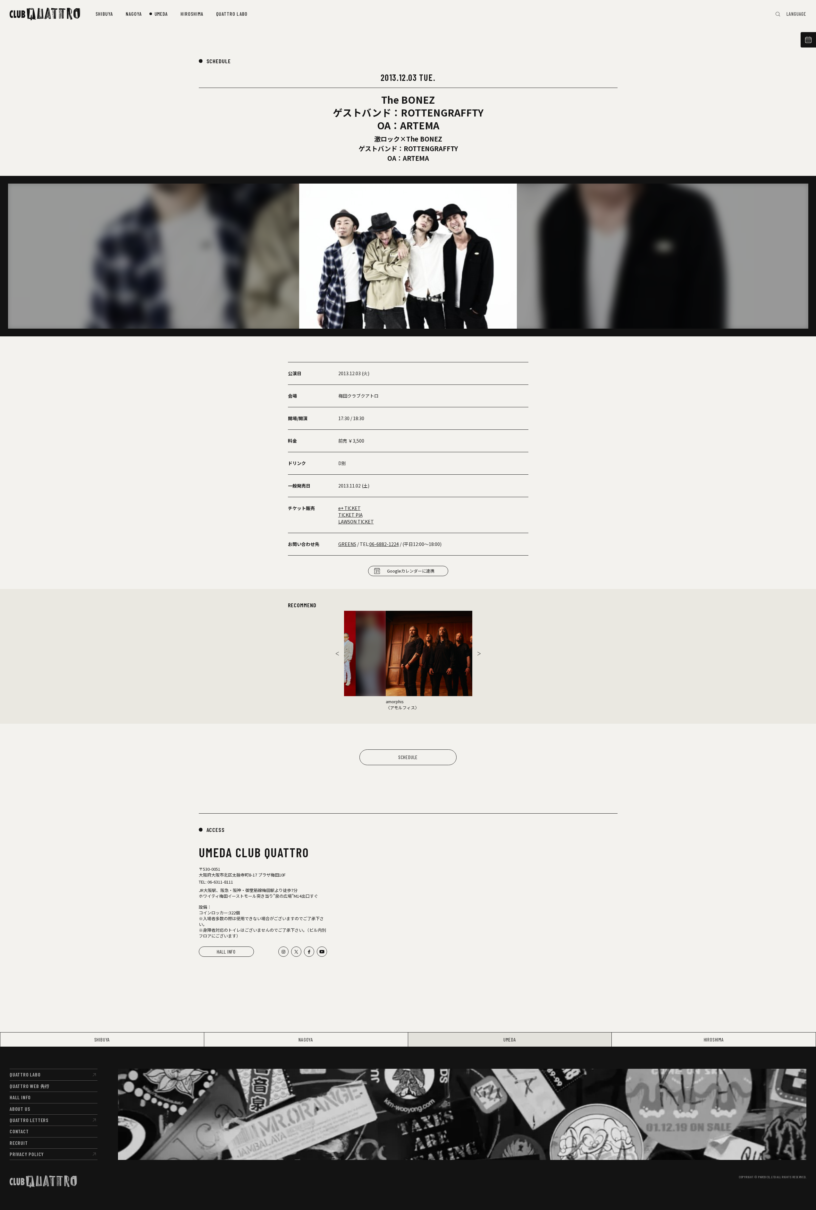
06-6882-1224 (384, 544)
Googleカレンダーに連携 (410, 571)
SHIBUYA (102, 1039)
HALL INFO (226, 951)
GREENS (347, 544)
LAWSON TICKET (356, 521)
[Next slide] (479, 653)
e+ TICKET (349, 508)
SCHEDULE (218, 61)
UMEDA (509, 1039)
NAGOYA (306, 1039)
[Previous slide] (337, 653)
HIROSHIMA (714, 1039)
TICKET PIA (350, 515)
